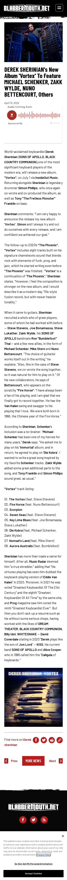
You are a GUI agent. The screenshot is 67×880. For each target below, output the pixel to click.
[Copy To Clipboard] (60, 740)
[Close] (63, 836)
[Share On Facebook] (36, 740)
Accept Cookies (33, 873)
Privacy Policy (44, 854)
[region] (33, 855)
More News (33, 760)
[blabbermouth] (27, 11)
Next (52, 761)
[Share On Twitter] (44, 740)
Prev (14, 761)
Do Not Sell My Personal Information (33, 863)
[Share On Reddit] (52, 740)
